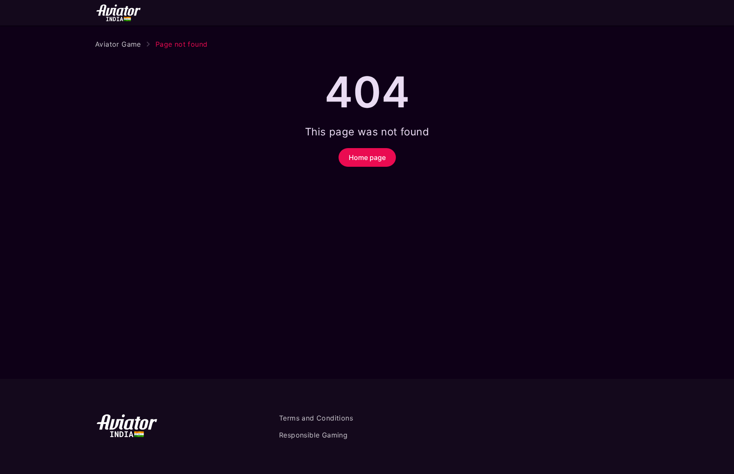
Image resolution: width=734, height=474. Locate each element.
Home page (367, 157)
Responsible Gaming (313, 435)
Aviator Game (118, 44)
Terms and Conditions (316, 418)
